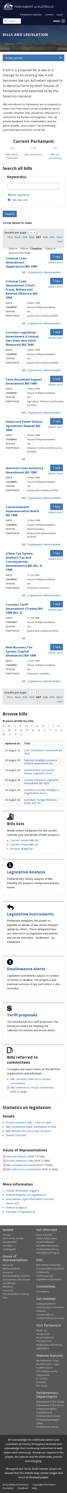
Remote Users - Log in (48, 1364)
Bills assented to (33, 154)
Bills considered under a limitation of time (31, 1126)
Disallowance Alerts (26, 968)
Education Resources (47, 1245)
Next (59, 237)
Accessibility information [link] (16, 1484)
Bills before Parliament (48, 1264)
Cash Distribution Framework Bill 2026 (43, 752)
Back (18, 237)
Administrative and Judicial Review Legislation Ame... (39, 771)
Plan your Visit (43, 1341)
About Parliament (45, 1241)
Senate (6, 1234)
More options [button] (18, 194)
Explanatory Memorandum (44, 272)
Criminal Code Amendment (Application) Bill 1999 (21, 262)
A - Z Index (42, 1378)
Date (12, 248)
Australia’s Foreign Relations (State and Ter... (40, 801)
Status (49, 248)
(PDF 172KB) (29, 1165)
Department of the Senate (50, 1401)
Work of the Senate (13, 1238)
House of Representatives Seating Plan (16, 1294)
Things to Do (43, 1334)
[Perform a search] (5, 21)
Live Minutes (9, 1283)
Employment (42, 1375)
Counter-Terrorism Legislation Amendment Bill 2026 (41, 781)
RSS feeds (42, 1385)
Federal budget (15, 1207)
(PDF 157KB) (25, 1156)
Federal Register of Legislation (25, 1194)
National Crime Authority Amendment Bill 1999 (24, 470)
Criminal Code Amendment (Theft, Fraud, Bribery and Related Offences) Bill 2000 (22, 289)
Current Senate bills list (24, 840)
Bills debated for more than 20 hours (28, 1131)
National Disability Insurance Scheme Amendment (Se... (40, 762)
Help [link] (34, 1488)
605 (25, 237)
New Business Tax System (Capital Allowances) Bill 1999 (21, 651)
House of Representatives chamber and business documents (16, 1276)
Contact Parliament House (50, 1318)
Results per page (15, 232)
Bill (23, 272)
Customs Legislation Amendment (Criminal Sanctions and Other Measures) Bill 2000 (22, 338)
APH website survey (47, 1371)
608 (45, 237)
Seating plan (9, 1249)
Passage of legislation (19, 1211)
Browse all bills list (21, 848)
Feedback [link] (23, 1488)
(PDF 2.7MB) (28, 1160)
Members (8, 1286)
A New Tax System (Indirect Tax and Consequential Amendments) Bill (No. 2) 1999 (24, 561)
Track (56, 257)
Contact (49, 14)
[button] (59, 21)
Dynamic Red (9, 1241)
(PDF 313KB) (32, 1169)
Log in (60, 14)
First (10, 237)
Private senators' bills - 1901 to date (28, 1122)
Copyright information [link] (44, 1484)
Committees (42, 1291)
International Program (47, 1252)
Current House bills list (24, 844)
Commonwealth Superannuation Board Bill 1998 (22, 511)
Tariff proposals (22, 1014)
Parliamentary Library (47, 1249)
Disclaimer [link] (8, 1488)
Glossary (41, 1382)
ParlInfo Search (44, 1367)
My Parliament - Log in (47, 1360)
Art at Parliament (45, 1337)
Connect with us (44, 1314)
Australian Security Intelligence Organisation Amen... (41, 791)
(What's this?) (55, 262)
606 (31, 237)
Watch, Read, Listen (46, 1238)
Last (60, 241)
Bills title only (20, 200)
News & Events (44, 1234)
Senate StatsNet (16, 1135)
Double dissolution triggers (22, 1190)
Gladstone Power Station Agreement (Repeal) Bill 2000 (24, 426)
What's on (41, 1330)
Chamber (36, 248)
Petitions (41, 1311)
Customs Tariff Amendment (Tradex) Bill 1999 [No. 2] (24, 608)
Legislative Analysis (26, 872)
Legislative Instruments (30, 914)
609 (52, 237)
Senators (8, 1245)
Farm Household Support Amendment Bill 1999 (24, 381)
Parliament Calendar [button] (31, 14)
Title (23, 248)
